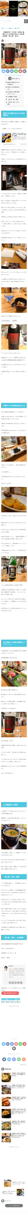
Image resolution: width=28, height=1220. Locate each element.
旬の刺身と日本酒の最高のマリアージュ (13, 93)
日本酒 (14, 1002)
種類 (18, 999)
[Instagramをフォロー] (15, 982)
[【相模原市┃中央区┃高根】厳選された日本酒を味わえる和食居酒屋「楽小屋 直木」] (12, 71)
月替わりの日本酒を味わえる (13, 88)
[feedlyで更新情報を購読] (18, 982)
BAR (19, 1002)
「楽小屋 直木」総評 (12, 99)
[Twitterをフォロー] (13, 982)
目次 (13, 78)
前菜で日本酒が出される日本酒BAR (13, 83)
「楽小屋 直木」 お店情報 (13, 103)
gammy (11, 966)
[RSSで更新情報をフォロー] (21, 982)
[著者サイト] (10, 982)
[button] (26, 21)
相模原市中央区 (11, 999)
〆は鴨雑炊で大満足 (12, 96)
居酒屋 (4, 999)
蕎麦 (4, 1002)
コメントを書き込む (14, 1205)
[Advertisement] (14, 1021)
